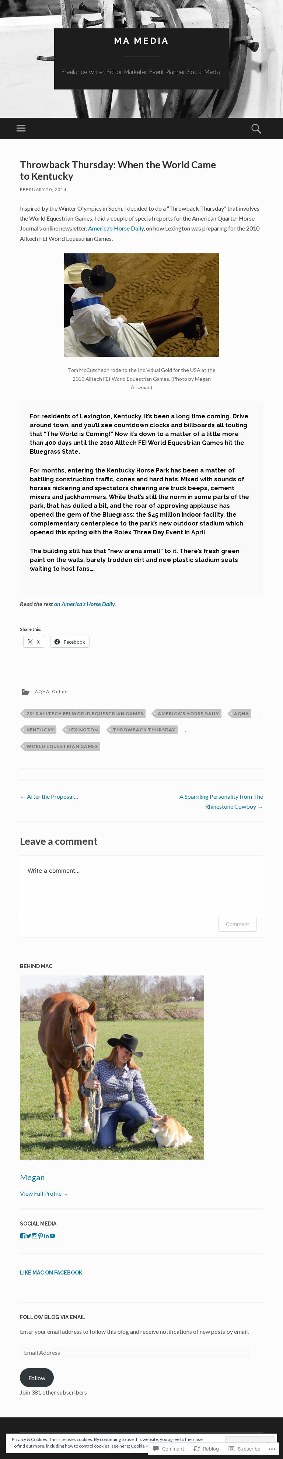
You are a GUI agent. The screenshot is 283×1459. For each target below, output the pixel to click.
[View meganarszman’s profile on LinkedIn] (46, 1236)
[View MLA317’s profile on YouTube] (52, 1236)
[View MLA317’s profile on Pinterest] (40, 1236)
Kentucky (40, 729)
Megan (32, 1177)
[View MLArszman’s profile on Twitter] (29, 1236)
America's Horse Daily (188, 713)
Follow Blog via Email (52, 1317)
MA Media (141, 40)
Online (60, 691)
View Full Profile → (44, 1193)
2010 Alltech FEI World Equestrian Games (85, 713)
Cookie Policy (144, 1446)
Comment (237, 924)
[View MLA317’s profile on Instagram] (35, 1236)
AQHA (42, 691)
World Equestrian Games (62, 746)
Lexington (83, 729)
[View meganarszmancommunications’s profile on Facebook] (23, 1236)
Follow (36, 1377)
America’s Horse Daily (115, 228)
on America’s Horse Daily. (85, 603)
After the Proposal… (49, 796)
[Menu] (21, 128)
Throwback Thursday (144, 729)
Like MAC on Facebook (51, 1273)
